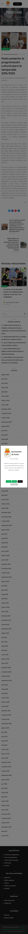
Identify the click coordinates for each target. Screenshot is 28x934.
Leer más (8, 481)
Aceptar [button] (14, 481)
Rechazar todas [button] (14, 484)
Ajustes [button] (20, 481)
